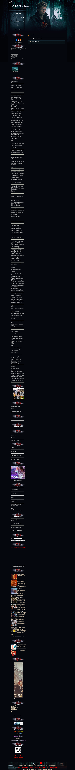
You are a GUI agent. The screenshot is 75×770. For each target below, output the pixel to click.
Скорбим (12, 240)
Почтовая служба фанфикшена (16, 455)
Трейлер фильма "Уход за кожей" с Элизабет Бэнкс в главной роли (16, 205)
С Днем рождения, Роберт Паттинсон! (16, 126)
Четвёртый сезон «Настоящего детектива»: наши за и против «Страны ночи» (17, 269)
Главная (29, 36)
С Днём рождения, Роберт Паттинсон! (16, 224)
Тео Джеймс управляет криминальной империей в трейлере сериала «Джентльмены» (16, 276)
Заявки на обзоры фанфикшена (16, 458)
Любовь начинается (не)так (15, 500)
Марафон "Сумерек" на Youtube (16, 97)
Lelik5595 (14, 740)
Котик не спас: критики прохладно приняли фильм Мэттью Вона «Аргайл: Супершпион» (17, 313)
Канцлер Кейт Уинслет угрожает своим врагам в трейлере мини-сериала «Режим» (17, 308)
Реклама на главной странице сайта (16, 58)
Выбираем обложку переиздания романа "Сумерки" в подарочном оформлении (17, 89)
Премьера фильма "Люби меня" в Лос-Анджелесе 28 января (17, 138)
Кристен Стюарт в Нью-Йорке (15, 247)
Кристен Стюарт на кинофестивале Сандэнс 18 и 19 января (16, 333)
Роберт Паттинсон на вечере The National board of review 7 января (17, 143)
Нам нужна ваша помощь (15, 206)
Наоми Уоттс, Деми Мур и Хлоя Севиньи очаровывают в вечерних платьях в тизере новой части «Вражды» (17, 373)
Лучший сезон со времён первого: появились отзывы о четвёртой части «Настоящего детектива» (16, 357)
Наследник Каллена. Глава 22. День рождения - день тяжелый (16, 530)
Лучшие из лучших (14, 451)
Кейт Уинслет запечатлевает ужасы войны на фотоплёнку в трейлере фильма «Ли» (17, 232)
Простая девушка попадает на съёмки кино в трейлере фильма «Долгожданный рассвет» (17, 306)
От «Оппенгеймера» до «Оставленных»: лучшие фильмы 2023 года (17, 368)
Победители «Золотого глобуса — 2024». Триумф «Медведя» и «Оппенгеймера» (17, 354)
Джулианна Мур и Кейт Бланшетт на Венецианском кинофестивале (16, 194)
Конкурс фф (13, 59)
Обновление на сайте (14, 81)
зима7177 (21, 740)
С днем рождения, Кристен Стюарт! (16, 237)
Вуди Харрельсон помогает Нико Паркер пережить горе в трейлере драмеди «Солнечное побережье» (17, 331)
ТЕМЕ (22, 647)
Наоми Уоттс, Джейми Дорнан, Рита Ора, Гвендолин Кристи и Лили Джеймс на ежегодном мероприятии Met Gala (17, 228)
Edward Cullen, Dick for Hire (15, 494)
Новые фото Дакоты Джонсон (15, 319)
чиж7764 (24, 740)
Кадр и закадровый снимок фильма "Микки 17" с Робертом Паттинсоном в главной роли (17, 167)
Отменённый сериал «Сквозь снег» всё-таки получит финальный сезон (17, 242)
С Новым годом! (13, 147)
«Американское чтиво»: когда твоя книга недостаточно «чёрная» (17, 288)
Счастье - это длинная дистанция (16, 504)
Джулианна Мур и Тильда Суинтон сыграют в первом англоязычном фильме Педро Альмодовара (17, 318)
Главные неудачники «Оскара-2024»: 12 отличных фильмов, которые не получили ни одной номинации (17, 255)
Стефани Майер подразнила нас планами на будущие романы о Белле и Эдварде (17, 91)
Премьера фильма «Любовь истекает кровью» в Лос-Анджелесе (16, 258)
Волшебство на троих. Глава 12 (16, 527)
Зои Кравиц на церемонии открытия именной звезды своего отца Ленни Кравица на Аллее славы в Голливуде (17, 244)
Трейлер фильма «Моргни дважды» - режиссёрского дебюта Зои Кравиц (16, 234)
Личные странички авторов (15, 459)
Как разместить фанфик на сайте (16, 448)
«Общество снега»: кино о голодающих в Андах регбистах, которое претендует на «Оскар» (17, 339)
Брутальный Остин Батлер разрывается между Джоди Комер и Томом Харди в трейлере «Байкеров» (17, 264)
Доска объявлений (34, 36)
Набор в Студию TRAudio (15, 412)
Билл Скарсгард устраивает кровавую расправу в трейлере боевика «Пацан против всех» (17, 274)
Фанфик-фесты (13, 435)
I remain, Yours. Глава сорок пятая (16, 523)
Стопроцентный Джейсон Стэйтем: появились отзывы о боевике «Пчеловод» (17, 347)
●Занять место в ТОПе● (18, 510)
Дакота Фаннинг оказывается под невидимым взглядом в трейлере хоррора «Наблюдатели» (17, 267)
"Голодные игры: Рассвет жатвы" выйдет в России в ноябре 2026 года (17, 93)
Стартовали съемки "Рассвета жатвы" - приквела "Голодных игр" (17, 116)
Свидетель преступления (15, 496)
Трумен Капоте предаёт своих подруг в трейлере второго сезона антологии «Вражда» (17, 359)
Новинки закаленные (14, 54)
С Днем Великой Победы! (15, 225)
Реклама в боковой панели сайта (16, 49)
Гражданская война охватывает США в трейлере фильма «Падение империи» (17, 315)
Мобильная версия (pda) (37, 766)
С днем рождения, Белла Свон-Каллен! (17, 185)
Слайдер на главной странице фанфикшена (17, 48)
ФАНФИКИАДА (13, 419)
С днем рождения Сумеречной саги (16, 117)
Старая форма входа (18, 42)
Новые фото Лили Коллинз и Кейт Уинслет (17, 192)
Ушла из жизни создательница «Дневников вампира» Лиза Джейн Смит (17, 134)
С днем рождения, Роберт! (15, 82)
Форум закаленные (14, 55)
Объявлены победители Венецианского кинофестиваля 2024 (17, 191)
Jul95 (12, 740)
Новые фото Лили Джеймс (15, 311)
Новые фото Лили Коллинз (15, 165)
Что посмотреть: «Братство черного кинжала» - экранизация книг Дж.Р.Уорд (16, 111)
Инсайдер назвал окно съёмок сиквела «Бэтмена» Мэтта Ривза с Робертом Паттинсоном (17, 366)
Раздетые (12, 497)
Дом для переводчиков (14, 454)
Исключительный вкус (14, 493)
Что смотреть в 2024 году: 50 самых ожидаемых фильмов (16, 362)
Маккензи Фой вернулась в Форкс (16, 85)
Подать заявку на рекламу (18, 480)
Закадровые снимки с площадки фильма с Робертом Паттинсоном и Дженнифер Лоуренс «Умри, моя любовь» (17, 197)
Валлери (33, 41)
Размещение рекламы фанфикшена (18, 636)
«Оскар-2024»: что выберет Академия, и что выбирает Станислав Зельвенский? (17, 253)
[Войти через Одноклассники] (20, 40)
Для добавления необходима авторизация (18, 565)
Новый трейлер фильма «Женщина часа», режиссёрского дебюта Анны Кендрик (17, 179)
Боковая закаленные (14, 56)
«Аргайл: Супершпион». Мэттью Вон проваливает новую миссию (16, 293)
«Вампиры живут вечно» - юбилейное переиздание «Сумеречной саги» (16, 136)
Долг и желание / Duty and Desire (16, 490)
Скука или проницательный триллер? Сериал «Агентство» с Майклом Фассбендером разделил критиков (16, 158)
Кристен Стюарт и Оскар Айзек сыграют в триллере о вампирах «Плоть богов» (17, 230)
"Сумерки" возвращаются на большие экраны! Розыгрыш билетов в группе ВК (17, 87)
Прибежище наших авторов (15, 452)
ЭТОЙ (20, 650)
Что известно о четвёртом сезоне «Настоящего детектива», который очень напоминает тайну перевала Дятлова (17, 371)
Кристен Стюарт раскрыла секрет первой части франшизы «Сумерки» (17, 286)
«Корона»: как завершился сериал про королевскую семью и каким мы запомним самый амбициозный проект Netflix (17, 381)
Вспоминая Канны (14, 214)
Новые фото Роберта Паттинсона (16, 182)
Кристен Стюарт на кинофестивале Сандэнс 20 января (16, 328)
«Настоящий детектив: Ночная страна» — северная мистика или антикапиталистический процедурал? (17, 336)
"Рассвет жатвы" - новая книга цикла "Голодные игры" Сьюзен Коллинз (16, 132)
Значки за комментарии (14, 421)
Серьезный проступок (14, 489)
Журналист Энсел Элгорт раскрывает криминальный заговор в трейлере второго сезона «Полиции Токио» (17, 350)
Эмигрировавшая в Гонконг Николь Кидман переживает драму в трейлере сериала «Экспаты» (17, 376)
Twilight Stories (13, 509)
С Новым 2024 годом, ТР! (15, 363)
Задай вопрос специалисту (15, 440)
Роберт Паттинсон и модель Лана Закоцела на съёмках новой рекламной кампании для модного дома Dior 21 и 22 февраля (17, 281)
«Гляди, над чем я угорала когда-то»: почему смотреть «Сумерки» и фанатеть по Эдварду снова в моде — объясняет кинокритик (17, 108)
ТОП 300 (12, 447)
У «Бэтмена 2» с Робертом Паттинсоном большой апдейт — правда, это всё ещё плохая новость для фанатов (17, 200)
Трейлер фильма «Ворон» (15, 246)
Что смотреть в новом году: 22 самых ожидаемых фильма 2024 (16, 352)
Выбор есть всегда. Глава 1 (15, 524)
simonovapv (17, 740)
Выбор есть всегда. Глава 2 (15, 520)
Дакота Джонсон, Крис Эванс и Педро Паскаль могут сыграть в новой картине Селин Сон (17, 303)
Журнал (12, 57)
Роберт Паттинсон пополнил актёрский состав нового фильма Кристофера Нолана (17, 155)
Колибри (12, 508)
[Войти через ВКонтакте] (16, 40)
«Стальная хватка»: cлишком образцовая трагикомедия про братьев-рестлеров (17, 341)
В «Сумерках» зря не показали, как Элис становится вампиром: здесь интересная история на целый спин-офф (17, 101)
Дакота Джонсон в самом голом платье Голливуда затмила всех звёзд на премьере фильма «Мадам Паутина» (17, 300)
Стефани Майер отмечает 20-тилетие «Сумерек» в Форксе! (16, 95)
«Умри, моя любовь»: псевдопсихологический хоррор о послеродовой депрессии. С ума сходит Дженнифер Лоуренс (17, 120)
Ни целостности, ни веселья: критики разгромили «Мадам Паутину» (16, 297)
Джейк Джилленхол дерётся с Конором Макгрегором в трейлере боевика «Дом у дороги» (17, 322)
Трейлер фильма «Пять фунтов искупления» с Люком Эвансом (16, 216)
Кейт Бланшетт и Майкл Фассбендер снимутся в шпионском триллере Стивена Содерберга (17, 325)
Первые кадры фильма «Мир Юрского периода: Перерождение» (17, 187)
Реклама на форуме (14, 50)
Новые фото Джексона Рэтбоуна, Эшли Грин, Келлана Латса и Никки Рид (17, 208)
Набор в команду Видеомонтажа (16, 411)
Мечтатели (12, 501)
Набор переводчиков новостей (15, 406)
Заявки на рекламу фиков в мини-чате (18, 566)
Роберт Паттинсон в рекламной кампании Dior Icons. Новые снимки (17, 173)
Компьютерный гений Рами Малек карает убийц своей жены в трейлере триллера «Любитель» (17, 153)
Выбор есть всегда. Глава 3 (15, 519)
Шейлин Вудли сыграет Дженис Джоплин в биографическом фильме (17, 189)
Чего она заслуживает (14, 505)
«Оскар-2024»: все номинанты (15, 326)
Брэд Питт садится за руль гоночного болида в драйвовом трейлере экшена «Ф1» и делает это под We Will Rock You (17, 203)
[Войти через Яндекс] (18, 40)
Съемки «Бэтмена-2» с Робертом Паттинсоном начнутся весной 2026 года (17, 113)
